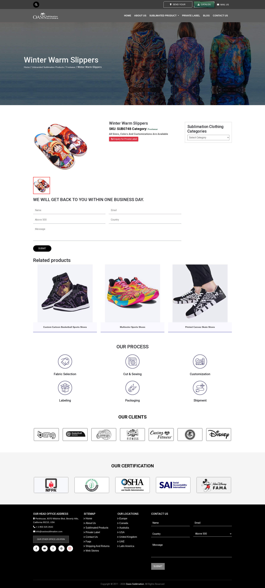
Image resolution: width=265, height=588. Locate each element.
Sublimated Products (97, 527)
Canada (123, 523)
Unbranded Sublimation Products (48, 67)
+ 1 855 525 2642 (44, 527)
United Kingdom (128, 537)
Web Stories (92, 550)
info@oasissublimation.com (49, 531)
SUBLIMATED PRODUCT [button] (163, 15)
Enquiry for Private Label (125, 139)
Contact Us (92, 537)
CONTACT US (220, 15)
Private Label (93, 532)
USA (122, 532)
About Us (91, 523)
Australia (124, 527)
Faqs (88, 541)
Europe (123, 518)
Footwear (70, 67)
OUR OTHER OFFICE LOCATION (51, 539)
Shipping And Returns (97, 546)
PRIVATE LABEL (191, 15)
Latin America (126, 546)
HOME (127, 15)
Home (27, 67)
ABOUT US (140, 15)
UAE (122, 541)
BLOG (206, 15)
